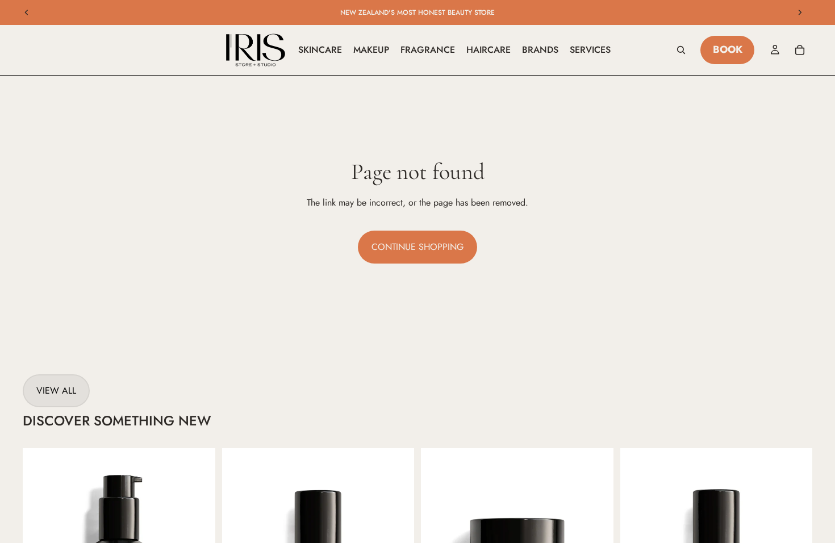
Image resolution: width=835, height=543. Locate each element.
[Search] (681, 49)
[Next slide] (799, 12)
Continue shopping (417, 246)
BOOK (727, 49)
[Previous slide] (26, 12)
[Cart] (799, 49)
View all (56, 390)
